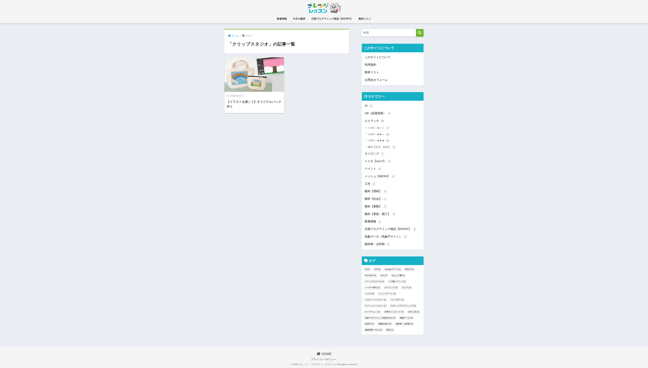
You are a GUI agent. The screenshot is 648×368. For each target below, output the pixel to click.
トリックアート (387, 293)
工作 (369, 183)
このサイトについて (377, 57)
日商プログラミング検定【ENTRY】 (332, 18)
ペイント (372, 168)
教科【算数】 (375, 206)
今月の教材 (299, 18)
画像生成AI (385, 324)
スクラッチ (374, 120)
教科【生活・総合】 (381, 146)
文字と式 (413, 312)
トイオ (369, 293)
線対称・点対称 (377, 244)
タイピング (374, 153)
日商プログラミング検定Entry (380, 318)
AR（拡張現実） (377, 113)
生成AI (369, 324)
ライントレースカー (375, 306)
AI (368, 105)
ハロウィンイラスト (375, 299)
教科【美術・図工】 (380, 214)
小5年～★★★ (378, 140)
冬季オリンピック (394, 312)
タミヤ (406, 287)
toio (384, 275)
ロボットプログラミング (403, 306)
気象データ (406, 318)
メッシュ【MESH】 (379, 176)
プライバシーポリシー (323, 359)
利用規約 (370, 64)
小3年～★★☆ (378, 134)
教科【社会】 (375, 198)
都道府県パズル (373, 330)
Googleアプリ (393, 269)
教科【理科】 (375, 191)
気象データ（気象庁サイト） (385, 236)
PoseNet (370, 275)
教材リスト (365, 18)
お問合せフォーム (376, 79)
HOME (326, 354)
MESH (409, 269)
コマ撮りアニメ (397, 281)
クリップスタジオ (374, 281)
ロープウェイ (372, 312)
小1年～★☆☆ (378, 127)
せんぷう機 (398, 275)
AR (377, 269)
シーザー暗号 (372, 287)
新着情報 (282, 18)
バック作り (397, 299)
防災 (390, 330)
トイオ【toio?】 (377, 161)
